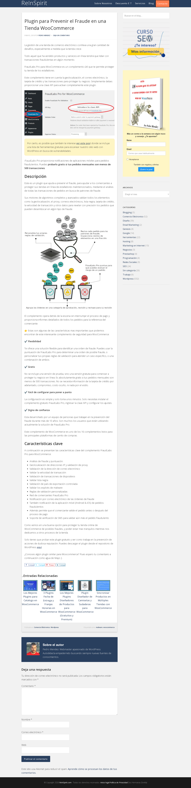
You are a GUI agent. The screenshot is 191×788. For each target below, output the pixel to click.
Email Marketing (131, 224)
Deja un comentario (61, 35)
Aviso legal (104, 782)
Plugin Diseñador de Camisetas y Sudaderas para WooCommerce (85, 602)
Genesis (126, 229)
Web (23, 744)
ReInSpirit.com (65, 782)
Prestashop (128, 253)
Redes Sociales (130, 262)
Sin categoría (129, 270)
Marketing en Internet (134, 245)
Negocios (127, 249)
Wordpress (55, 627)
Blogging (127, 212)
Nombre (26, 719)
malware (99, 627)
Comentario (28, 685)
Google (126, 233)
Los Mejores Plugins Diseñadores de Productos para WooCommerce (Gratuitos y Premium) (66, 606)
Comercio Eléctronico (42, 627)
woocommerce (109, 627)
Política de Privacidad (119, 782)
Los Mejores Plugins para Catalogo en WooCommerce (30, 598)
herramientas (129, 237)
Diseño (126, 220)
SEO (125, 266)
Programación (130, 258)
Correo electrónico (32, 732)
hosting (126, 241)
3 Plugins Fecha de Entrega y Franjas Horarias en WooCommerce (48, 602)
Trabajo (127, 274)
